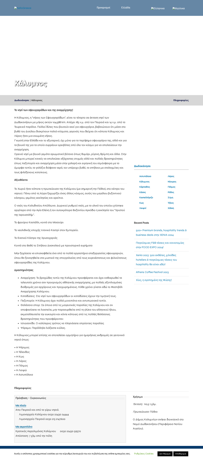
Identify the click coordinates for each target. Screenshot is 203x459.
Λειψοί (142, 208)
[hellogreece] (22, 8)
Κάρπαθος (144, 187)
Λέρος (171, 176)
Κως (141, 203)
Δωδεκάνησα (21, 100)
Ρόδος (171, 192)
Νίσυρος (172, 181)
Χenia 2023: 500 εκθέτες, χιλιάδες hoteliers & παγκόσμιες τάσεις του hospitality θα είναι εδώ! (156, 260)
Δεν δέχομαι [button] (165, 454)
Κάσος (142, 192)
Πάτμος (171, 187)
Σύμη (170, 197)
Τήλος (171, 203)
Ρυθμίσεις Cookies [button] (144, 453)
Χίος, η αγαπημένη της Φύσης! (154, 280)
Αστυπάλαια (145, 176)
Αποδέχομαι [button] (180, 454)
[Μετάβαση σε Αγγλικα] (179, 8)
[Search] (142, 8)
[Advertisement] (161, 313)
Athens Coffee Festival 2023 (152, 272)
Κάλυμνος (144, 181)
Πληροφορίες (181, 100)
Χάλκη (171, 208)
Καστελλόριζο (146, 197)
